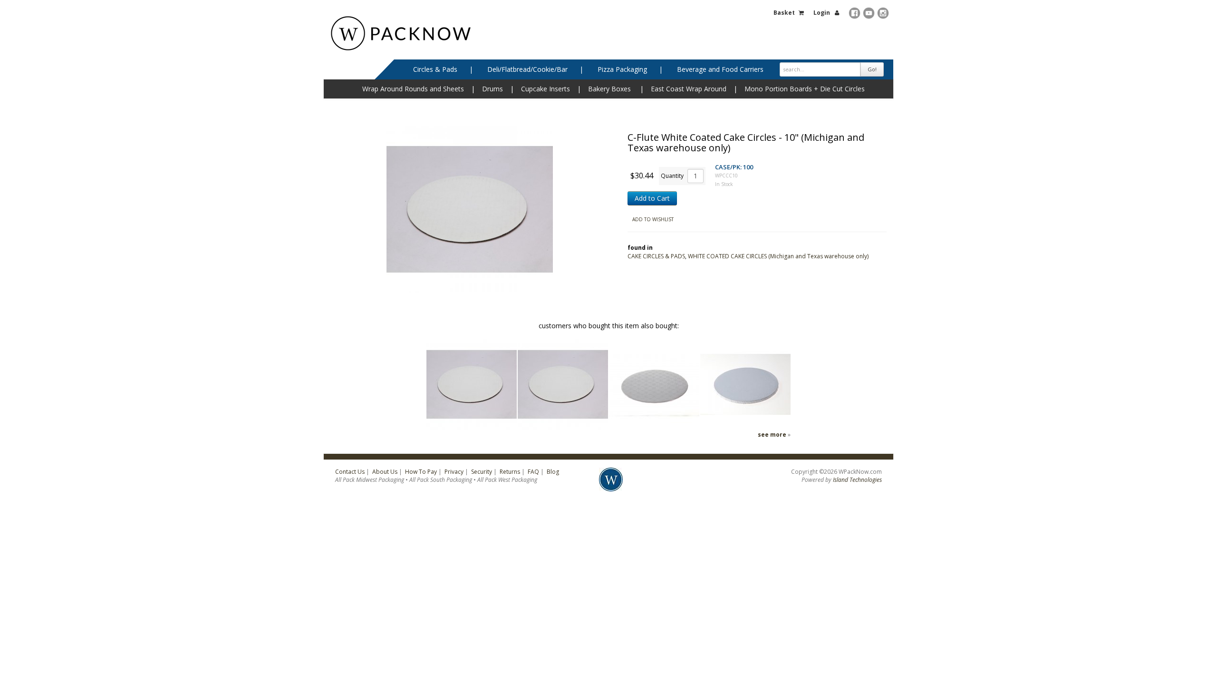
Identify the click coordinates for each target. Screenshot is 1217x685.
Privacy (454, 472)
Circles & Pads (435, 69)
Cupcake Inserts (545, 88)
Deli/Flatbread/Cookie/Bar (527, 69)
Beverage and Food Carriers (720, 69)
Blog (553, 472)
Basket (784, 13)
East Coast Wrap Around (688, 88)
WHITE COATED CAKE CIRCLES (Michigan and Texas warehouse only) (778, 256)
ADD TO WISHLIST (653, 219)
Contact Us (350, 472)
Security (481, 472)
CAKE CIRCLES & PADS (656, 256)
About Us (384, 472)
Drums (492, 88)
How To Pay (421, 472)
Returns (510, 472)
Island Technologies (857, 480)
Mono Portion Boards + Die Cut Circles (804, 88)
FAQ (533, 472)
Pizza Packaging (622, 69)
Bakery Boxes (609, 88)
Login (821, 13)
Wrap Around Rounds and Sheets (413, 88)
